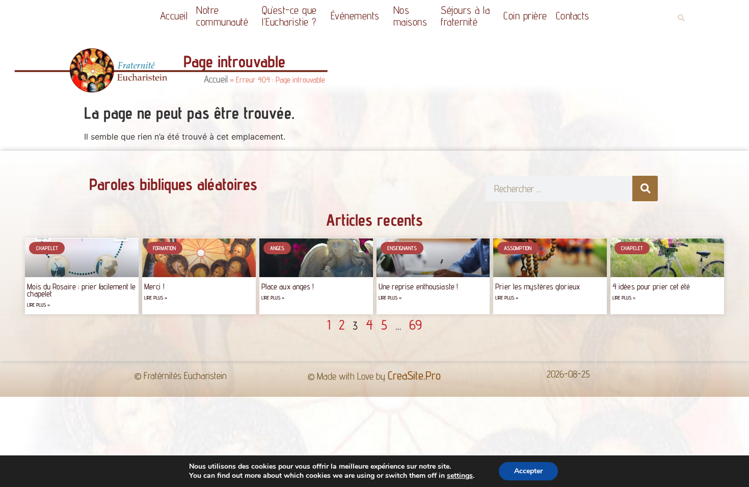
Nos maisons (410, 16)
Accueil (174, 15)
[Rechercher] (645, 188)
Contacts (573, 15)
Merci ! (154, 286)
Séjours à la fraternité (465, 16)
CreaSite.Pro (414, 375)
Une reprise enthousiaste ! (419, 286)
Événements (355, 15)
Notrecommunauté (222, 16)
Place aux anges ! (287, 286)
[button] (681, 18)
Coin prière (525, 15)
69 (415, 324)
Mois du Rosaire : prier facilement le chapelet (81, 290)
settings (460, 475)
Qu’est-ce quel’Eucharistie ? (289, 16)
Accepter (528, 471)
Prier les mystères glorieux (537, 286)
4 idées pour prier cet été (651, 286)
